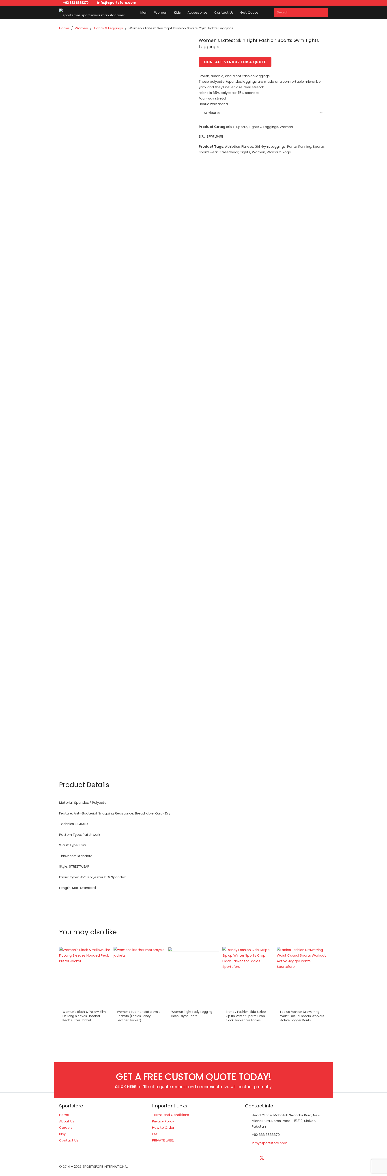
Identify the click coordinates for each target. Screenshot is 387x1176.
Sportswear (208, 152)
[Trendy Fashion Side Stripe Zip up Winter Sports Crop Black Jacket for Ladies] (247, 977)
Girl (257, 146)
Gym (265, 146)
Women (81, 28)
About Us (66, 1121)
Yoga (286, 152)
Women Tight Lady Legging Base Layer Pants (191, 1014)
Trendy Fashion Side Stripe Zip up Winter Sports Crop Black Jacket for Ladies (246, 1016)
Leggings (278, 146)
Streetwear (229, 152)
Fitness (247, 146)
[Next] (324, 991)
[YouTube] (284, 1158)
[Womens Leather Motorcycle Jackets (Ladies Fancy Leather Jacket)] (139, 977)
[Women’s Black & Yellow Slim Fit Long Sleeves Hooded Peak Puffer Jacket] (84, 977)
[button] (150, 12)
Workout (274, 152)
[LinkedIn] (273, 1158)
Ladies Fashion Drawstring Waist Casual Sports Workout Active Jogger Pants (302, 1016)
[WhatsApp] (317, 1158)
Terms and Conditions (170, 1114)
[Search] (323, 12)
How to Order (163, 1127)
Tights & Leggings (108, 28)
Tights (245, 152)
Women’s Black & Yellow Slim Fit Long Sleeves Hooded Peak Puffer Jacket (84, 1016)
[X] (261, 1158)
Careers (66, 1127)
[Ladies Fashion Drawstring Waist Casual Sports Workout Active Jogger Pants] (302, 977)
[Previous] (63, 991)
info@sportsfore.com (269, 1143)
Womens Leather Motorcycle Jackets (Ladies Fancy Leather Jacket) (139, 1016)
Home (64, 28)
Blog (62, 1134)
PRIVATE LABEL (163, 1140)
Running (304, 146)
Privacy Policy (163, 1121)
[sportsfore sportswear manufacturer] (92, 12)
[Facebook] (250, 1158)
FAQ (155, 1134)
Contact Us (68, 1140)
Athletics (232, 146)
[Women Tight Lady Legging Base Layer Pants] (193, 977)
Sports (241, 126)
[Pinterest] (306, 1158)
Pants (292, 146)
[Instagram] (295, 1158)
